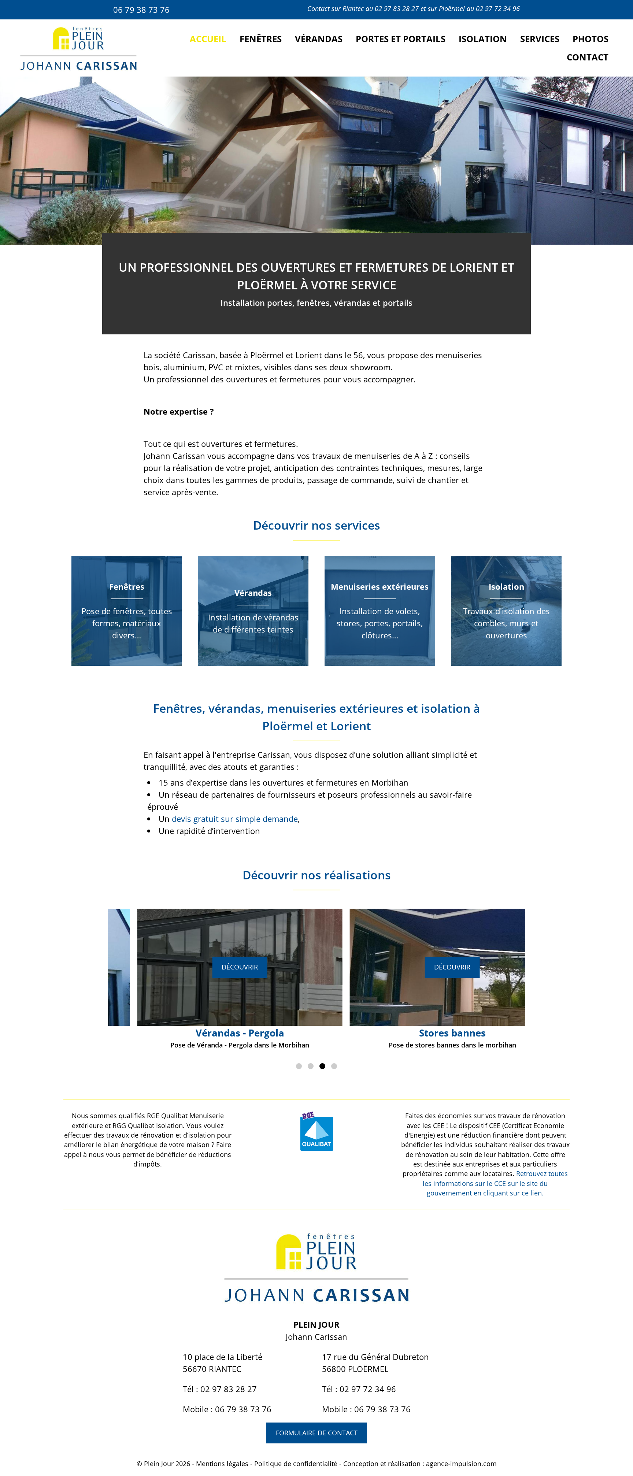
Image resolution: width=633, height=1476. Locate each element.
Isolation (483, 39)
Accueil (208, 39)
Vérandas (319, 39)
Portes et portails (400, 39)
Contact (587, 57)
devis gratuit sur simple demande (235, 818)
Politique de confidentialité (295, 1463)
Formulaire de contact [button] (317, 1432)
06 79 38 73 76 (141, 9)
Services (539, 39)
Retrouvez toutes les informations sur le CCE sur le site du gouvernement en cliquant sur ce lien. (495, 1183)
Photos (590, 39)
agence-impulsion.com (461, 1463)
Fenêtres (261, 39)
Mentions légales (222, 1463)
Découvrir (210, 967)
